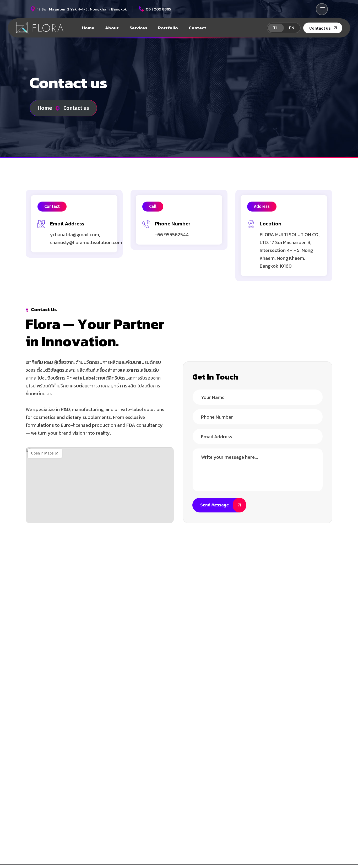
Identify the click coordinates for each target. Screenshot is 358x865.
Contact (52, 206)
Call (152, 206)
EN (291, 28)
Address (262, 206)
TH (276, 28)
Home (44, 108)
